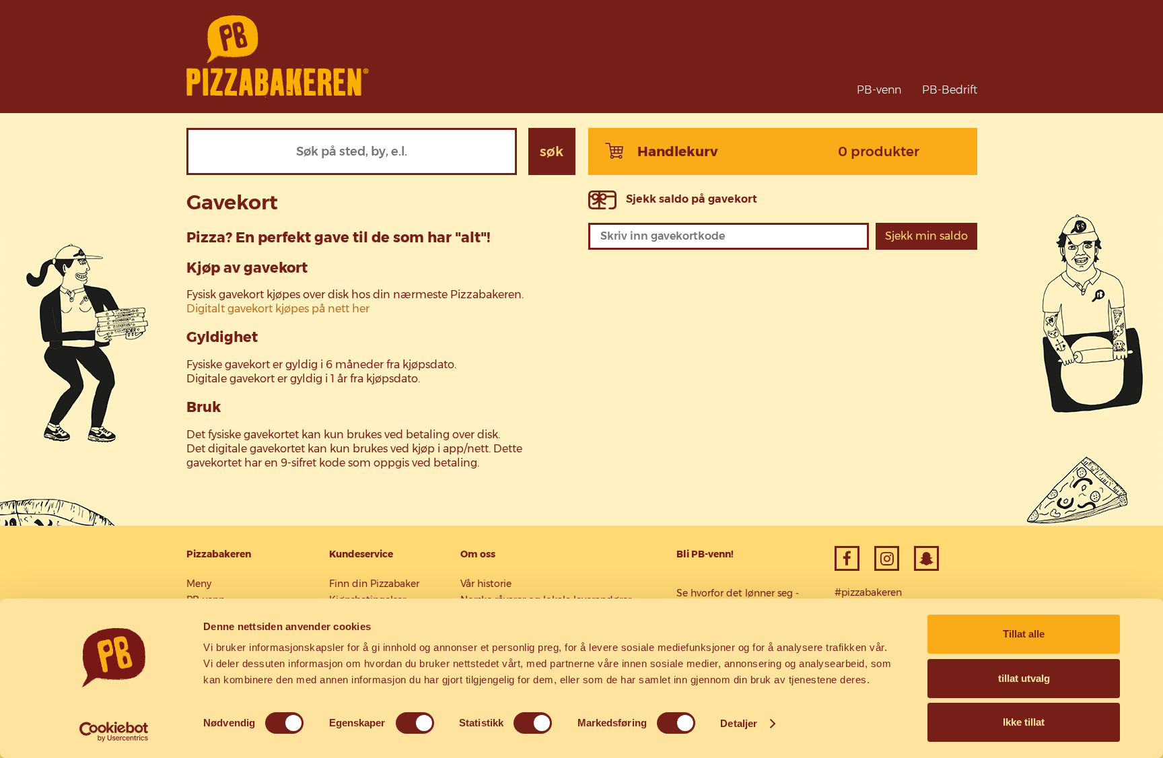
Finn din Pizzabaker (374, 584)
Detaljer (738, 723)
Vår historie (486, 584)
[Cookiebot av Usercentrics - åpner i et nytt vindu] (114, 732)
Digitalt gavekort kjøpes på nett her (277, 308)
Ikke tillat (1024, 722)
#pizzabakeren (868, 592)
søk (551, 151)
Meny (198, 584)
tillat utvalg (1024, 678)
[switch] (415, 723)
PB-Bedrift (949, 89)
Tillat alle (1024, 634)
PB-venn (879, 89)
